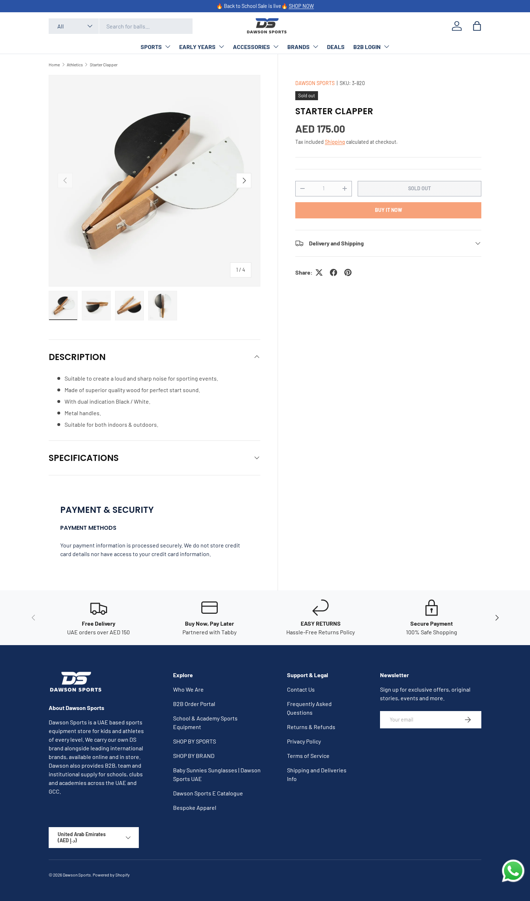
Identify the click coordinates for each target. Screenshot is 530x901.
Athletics (75, 64)
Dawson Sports (77, 874)
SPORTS (151, 46)
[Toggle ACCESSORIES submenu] (275, 46)
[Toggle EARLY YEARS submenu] (221, 46)
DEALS (336, 46)
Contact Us (301, 689)
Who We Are (188, 689)
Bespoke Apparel (194, 807)
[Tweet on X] (319, 272)
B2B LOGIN (367, 46)
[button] (477, 26)
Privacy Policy (304, 741)
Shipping (335, 142)
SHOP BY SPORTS (194, 741)
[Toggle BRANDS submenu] (315, 46)
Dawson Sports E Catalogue (208, 793)
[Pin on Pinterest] (348, 272)
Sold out (419, 188)
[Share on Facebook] (333, 272)
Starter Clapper (104, 64)
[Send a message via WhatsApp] (513, 871)
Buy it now (388, 210)
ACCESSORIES (251, 46)
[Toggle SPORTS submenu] (167, 46)
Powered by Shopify (111, 874)
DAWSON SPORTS (315, 83)
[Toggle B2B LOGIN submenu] (386, 46)
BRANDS (298, 46)
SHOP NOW (301, 6)
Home (54, 64)
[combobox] (121, 26)
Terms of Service (308, 755)
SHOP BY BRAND (194, 755)
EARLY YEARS (197, 46)
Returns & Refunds (311, 726)
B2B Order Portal (194, 703)
